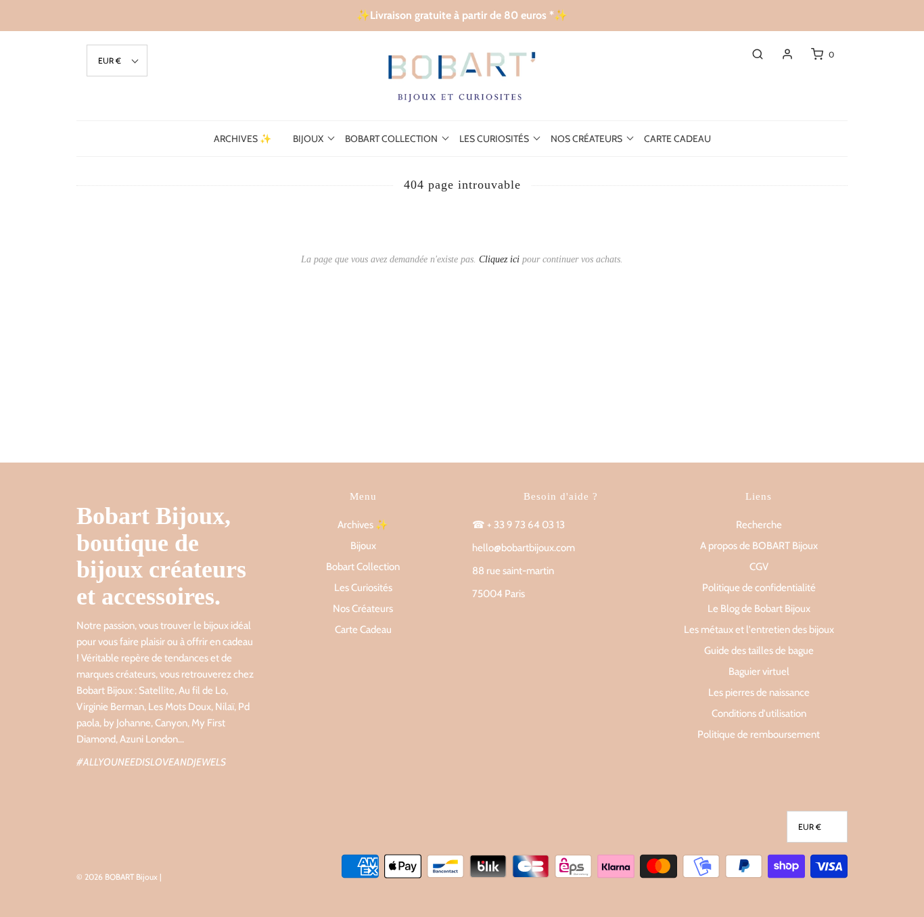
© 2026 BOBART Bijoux (117, 877)
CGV (758, 567)
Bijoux (363, 546)
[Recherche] (751, 54)
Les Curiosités (363, 588)
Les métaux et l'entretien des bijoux (759, 630)
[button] (117, 60)
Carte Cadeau (677, 139)
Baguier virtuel (759, 671)
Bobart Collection (363, 567)
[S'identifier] (780, 54)
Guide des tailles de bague (759, 650)
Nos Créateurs (363, 609)
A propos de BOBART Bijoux (759, 546)
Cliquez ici (499, 259)
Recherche (759, 525)
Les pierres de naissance (759, 692)
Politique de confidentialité (759, 588)
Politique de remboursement (758, 734)
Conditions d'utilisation (759, 713)
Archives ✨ (242, 139)
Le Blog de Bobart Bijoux (759, 609)
